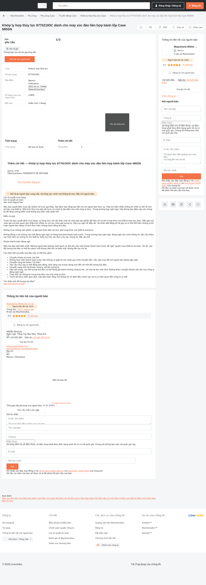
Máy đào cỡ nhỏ (106, 498)
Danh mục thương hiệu (60, 543)
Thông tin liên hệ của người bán (17, 533)
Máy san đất (128, 498)
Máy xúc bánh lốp (50, 498)
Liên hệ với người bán (19, 59)
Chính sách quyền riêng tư (61, 528)
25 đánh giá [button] (33, 316)
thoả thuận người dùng (78, 471)
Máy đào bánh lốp (89, 498)
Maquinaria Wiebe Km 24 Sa (20, 303)
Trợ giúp (6, 528)
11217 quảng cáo (25, 309)
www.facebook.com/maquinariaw (22, 348)
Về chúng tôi (8, 522)
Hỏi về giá (13, 49)
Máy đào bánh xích (32, 498)
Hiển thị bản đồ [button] (59, 380)
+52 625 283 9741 (41, 337)
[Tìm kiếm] (56, 6)
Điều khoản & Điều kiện (60, 522)
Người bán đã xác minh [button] (23, 306)
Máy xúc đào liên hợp (12, 498)
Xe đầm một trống (143, 498)
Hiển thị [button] (28, 337)
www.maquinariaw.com (17, 346)
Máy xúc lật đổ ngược (70, 498)
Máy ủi (118, 498)
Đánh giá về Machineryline (61, 538)
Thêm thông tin (169, 96)
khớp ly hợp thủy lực (38, 68)
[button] (141, 27)
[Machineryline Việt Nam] (18, 6)
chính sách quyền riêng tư (51, 471)
